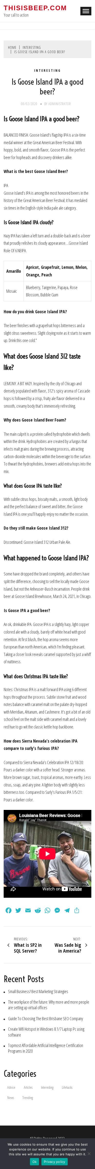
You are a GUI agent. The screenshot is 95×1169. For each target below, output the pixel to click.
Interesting (47, 70)
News (10, 1097)
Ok (34, 1162)
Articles (28, 1087)
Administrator (59, 103)
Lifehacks (67, 1087)
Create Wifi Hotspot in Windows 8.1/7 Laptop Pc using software (46, 1032)
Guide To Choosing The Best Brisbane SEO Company (45, 1018)
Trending (27, 1097)
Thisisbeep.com (35, 8)
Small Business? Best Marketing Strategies (38, 991)
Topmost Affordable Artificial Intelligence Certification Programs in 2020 (45, 1048)
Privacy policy (54, 1162)
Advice (11, 1087)
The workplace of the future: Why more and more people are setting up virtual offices (48, 1004)
